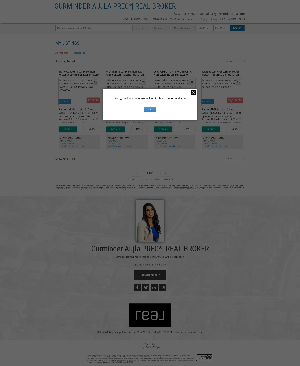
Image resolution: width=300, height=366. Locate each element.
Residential (79, 52)
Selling (213, 19)
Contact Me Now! (150, 275)
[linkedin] (154, 287)
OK (150, 109)
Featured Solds (159, 18)
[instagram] (162, 287)
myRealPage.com (150, 347)
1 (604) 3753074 (67, 143)
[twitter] (145, 287)
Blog (222, 18)
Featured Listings (139, 18)
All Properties (62, 52)
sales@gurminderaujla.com (72, 146)
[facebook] (137, 287)
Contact (232, 18)
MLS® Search (177, 18)
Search (237, 28)
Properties (192, 19)
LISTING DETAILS (68, 129)
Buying (203, 19)
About (242, 19)
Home (125, 18)
